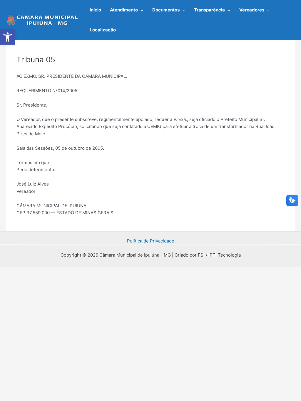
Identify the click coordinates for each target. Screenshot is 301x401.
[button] (140, 10)
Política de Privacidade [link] (150, 241)
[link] (7, 37)
